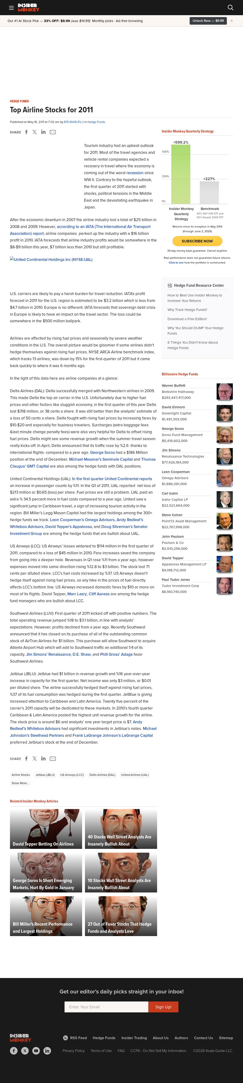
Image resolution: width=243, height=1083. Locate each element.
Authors (181, 1038)
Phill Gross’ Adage (116, 654)
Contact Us (203, 1038)
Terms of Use (101, 1050)
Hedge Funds (19, 101)
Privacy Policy (74, 1050)
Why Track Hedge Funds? (187, 309)
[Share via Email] (52, 132)
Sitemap (226, 1038)
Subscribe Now (197, 241)
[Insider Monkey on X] (26, 1051)
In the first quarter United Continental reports (111, 479)
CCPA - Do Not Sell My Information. (159, 1050)
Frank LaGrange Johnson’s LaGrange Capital (113, 735)
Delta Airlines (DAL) (102, 775)
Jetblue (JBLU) (45, 775)
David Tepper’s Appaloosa (68, 527)
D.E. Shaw (82, 654)
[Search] (230, 7)
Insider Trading (134, 1038)
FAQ (121, 1050)
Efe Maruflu (74, 122)
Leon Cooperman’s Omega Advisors (82, 520)
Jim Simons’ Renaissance (48, 654)
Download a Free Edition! (187, 319)
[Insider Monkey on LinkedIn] (49, 1051)
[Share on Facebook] (27, 132)
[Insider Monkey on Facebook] (15, 1051)
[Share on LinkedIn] (43, 132)
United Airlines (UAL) (135, 775)
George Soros (102, 452)
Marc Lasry (77, 594)
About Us (161, 1038)
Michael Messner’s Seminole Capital (101, 459)
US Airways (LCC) (72, 775)
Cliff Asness (99, 594)
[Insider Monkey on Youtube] (37, 1051)
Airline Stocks (21, 775)
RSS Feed (78, 1038)
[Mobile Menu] (11, 7)
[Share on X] (35, 132)
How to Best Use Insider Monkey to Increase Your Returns (195, 298)
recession (135, 173)
